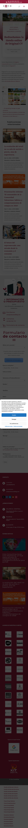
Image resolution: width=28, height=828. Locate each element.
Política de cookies (9, 426)
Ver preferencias (14, 423)
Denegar (14, 419)
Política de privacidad (17, 426)
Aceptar (14, 415)
